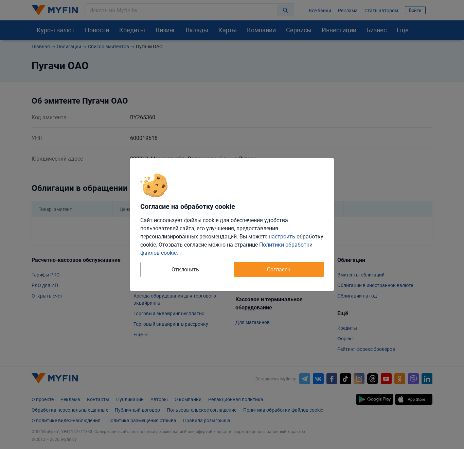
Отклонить (185, 269)
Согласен (278, 269)
